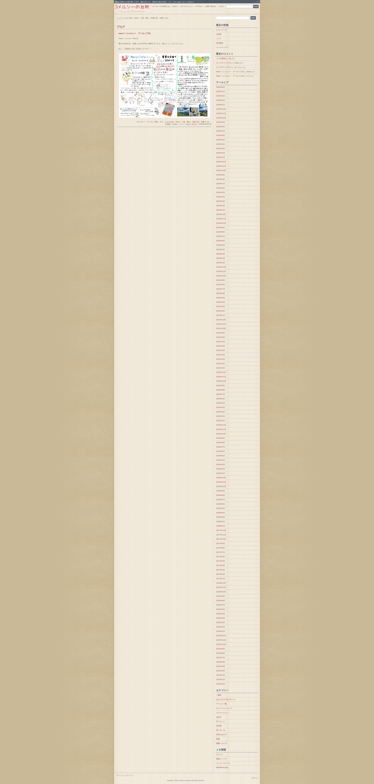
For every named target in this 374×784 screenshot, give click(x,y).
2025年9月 (220, 122)
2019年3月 (220, 465)
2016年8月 (220, 601)
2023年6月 (220, 241)
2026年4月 (220, 96)
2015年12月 (221, 636)
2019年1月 (220, 473)
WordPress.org (222, 767)
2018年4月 (220, 513)
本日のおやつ (221, 735)
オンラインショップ (224, 708)
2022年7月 (220, 289)
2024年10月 (221, 171)
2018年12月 (221, 478)
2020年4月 (220, 407)
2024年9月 (220, 175)
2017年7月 (220, 552)
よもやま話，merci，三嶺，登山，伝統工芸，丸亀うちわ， (188, 122)
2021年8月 (220, 337)
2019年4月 (220, 460)
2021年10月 (221, 328)
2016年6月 (220, 609)
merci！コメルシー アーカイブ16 (230, 72)
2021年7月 (220, 342)
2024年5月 (220, 192)
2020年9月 (220, 386)
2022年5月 (220, 298)
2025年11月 (221, 113)
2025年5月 (220, 140)
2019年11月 (221, 429)
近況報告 (219, 43)
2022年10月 (221, 276)
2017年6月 (220, 557)
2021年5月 (220, 350)
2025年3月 (220, 149)
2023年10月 (221, 223)
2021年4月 (220, 355)
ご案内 (218, 695)
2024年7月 (220, 184)
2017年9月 (220, 544)
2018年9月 (220, 491)
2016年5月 (220, 614)
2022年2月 (220, 311)
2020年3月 (220, 412)
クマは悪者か (221, 58)
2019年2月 (220, 469)
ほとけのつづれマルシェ (226, 699)
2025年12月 (221, 109)
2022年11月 (221, 271)
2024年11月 (221, 166)
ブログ (221, 6)
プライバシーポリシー (125, 775)
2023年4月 (220, 250)
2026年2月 (220, 100)
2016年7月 (220, 605)
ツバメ (218, 39)
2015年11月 (221, 640)
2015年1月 (220, 684)
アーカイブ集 (152, 122)
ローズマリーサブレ (224, 63)
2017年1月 (220, 579)
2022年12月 (221, 267)
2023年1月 (220, 263)
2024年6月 (220, 188)
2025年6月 (220, 135)
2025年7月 (220, 131)
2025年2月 (220, 153)
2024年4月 (220, 197)
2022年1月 (220, 315)
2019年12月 (221, 425)
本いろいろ (220, 730)
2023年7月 (220, 236)
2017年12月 (221, 530)
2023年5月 (220, 245)
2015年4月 (220, 671)
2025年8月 (220, 127)
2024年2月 (220, 206)
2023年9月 (220, 228)
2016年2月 (220, 627)
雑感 (218, 739)
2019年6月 (220, 451)
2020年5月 (220, 403)
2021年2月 (220, 364)
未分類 (218, 726)
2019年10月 (221, 434)
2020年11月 (221, 377)
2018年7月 (220, 500)
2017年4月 (220, 565)
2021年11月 (221, 324)
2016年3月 (220, 622)
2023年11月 (221, 219)
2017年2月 (220, 574)
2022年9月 (220, 280)
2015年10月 (221, 644)
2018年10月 (221, 486)
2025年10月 (221, 118)
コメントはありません (188, 124)
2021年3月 (220, 359)
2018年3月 (220, 517)
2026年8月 (220, 87)
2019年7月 (220, 447)
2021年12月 (221, 320)
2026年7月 (220, 92)
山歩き (218, 717)
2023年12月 (221, 214)
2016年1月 (220, 631)
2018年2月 (220, 522)
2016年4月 (220, 618)
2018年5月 (220, 508)
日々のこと (220, 721)
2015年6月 (220, 662)
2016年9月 (220, 596)
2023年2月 (220, 258)
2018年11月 (221, 482)
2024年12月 (221, 162)
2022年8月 (220, 285)
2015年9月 (220, 649)
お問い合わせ (210, 6)
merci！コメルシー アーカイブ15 (134, 33)
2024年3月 (220, 201)
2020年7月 (220, 394)
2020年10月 (221, 381)
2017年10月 (221, 539)
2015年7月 (220, 658)
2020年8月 (220, 390)
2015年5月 (220, 666)
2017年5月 (220, 561)
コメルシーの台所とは (161, 6)
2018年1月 (220, 526)
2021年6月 (220, 346)
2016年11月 (221, 587)
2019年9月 (220, 438)
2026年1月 (220, 105)
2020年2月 (220, 416)
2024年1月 (220, 210)
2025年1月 (220, 157)
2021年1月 (220, 368)
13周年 (219, 34)
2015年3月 (220, 675)
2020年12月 (221, 372)
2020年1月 (220, 421)
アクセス (198, 6)
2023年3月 (220, 254)
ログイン (219, 754)
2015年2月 (220, 680)
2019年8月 (220, 443)
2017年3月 (220, 570)
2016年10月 (221, 592)
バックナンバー (222, 47)
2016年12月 (221, 583)
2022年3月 (220, 307)
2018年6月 (220, 504)
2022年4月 (220, 302)
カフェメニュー (186, 6)
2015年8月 (220, 653)
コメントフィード (223, 763)
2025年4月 (220, 144)
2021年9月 (220, 333)
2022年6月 (220, 293)
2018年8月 (220, 495)
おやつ (175, 6)
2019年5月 (220, 456)
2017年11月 (221, 535)
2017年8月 (220, 548)
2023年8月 (220, 232)
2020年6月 (220, 399)
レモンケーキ (221, 30)
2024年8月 (220, 179)
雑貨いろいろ (221, 743)
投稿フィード (221, 759)
